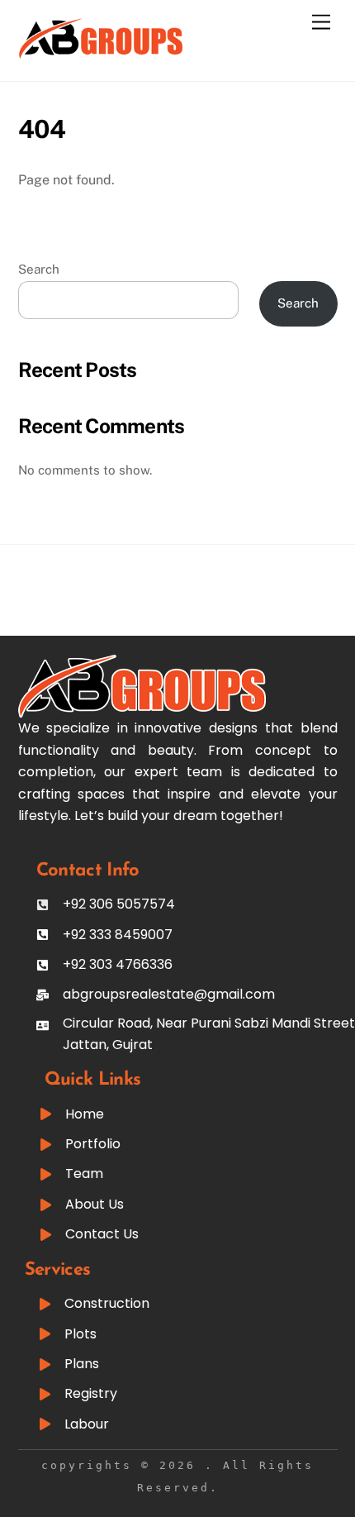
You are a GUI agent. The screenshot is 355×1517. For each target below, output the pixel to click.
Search (38, 269)
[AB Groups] (100, 52)
